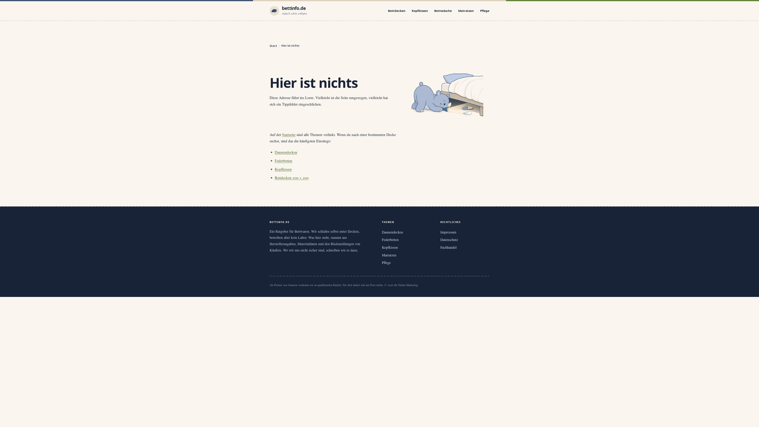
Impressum (448, 232)
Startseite (288, 134)
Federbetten (283, 160)
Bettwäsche (443, 11)
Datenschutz (449, 239)
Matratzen (466, 11)
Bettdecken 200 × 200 (292, 177)
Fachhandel (448, 247)
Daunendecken (286, 152)
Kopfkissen (420, 11)
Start (273, 46)
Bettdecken (396, 11)
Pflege (484, 11)
